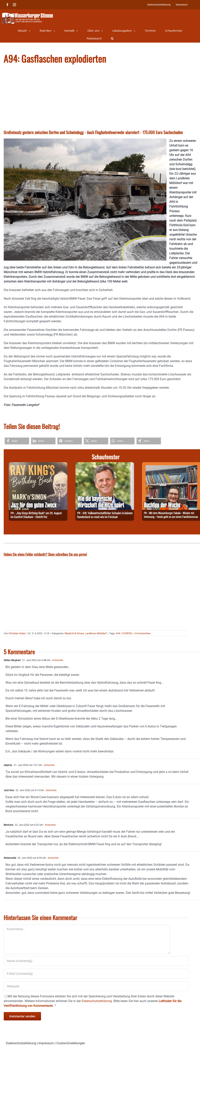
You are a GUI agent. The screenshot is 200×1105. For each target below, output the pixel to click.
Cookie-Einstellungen (70, 1043)
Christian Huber (17, 633)
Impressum (46, 1043)
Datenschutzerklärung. (97, 1001)
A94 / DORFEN (124, 633)
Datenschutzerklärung (21, 1043)
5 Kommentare (142, 633)
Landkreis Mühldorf (96, 633)
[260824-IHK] (104, 464)
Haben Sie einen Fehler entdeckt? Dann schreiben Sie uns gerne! (45, 554)
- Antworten (57, 660)
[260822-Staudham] (38, 464)
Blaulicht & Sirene (74, 633)
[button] (112, 38)
